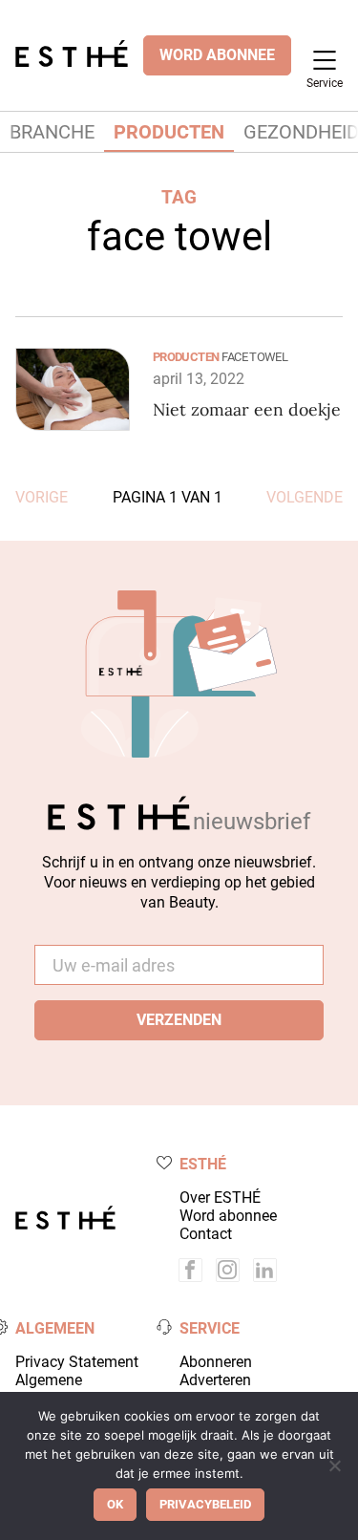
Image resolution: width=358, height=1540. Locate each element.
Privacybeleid (205, 1504)
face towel (254, 357)
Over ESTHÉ (220, 1197)
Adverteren (215, 1380)
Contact (205, 1234)
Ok (115, 1504)
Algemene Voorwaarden (60, 1389)
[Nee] (334, 1465)
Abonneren (215, 1362)
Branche (52, 131)
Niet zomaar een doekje (247, 409)
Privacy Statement (76, 1362)
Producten (169, 131)
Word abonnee (228, 1216)
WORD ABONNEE (217, 55)
